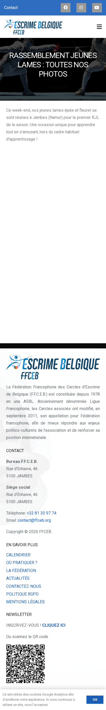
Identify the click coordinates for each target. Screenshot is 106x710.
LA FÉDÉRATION (21, 570)
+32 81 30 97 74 (41, 513)
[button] (99, 26)
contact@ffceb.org (34, 520)
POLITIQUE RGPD (22, 594)
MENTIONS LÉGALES (25, 601)
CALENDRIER (18, 554)
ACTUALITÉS (18, 578)
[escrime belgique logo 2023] (33, 27)
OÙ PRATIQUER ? (21, 562)
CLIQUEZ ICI (53, 625)
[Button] (65, 7)
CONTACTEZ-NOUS (23, 586)
